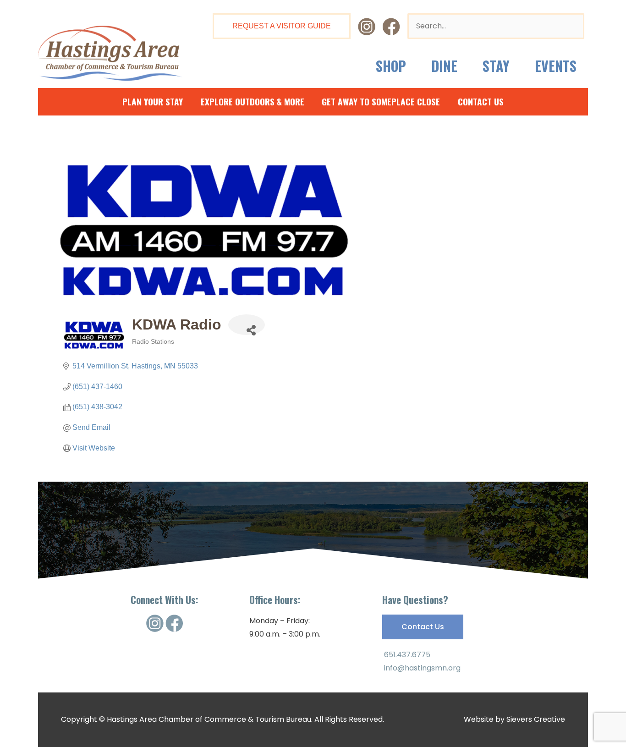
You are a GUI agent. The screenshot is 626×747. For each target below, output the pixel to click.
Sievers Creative (535, 719)
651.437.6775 (406, 654)
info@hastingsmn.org (421, 668)
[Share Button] (246, 324)
